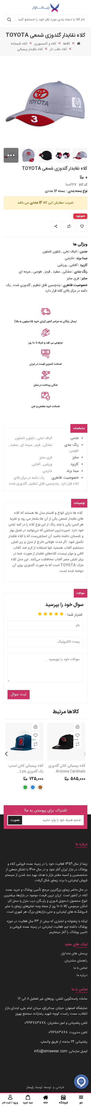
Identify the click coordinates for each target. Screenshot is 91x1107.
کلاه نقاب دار (58, 49)
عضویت (15, 820)
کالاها (66, 44)
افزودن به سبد (77, 726)
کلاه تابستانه (19, 44)
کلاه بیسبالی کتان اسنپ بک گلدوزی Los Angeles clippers (25, 768)
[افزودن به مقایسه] (77, 744)
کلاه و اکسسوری (45, 44)
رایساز (30, 1087)
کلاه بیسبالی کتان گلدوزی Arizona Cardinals (66, 768)
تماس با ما (80, 968)
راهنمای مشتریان (76, 960)
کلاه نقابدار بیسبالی (30, 49)
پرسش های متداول (74, 953)
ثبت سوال (18, 694)
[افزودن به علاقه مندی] (77, 735)
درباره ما (82, 975)
